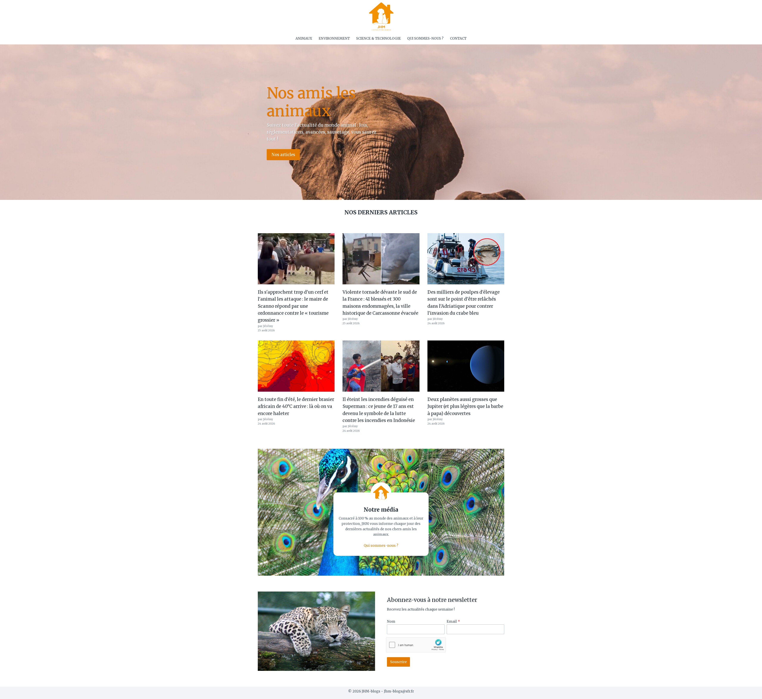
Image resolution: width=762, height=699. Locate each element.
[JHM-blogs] (381, 16)
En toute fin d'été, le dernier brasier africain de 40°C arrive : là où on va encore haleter (296, 406)
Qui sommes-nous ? (425, 38)
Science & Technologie (378, 38)
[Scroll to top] (752, 693)
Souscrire (398, 662)
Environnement (334, 38)
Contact (458, 38)
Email (453, 621)
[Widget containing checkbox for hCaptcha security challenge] (416, 644)
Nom (391, 621)
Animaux (303, 38)
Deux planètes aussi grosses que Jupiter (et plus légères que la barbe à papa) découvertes (465, 406)
